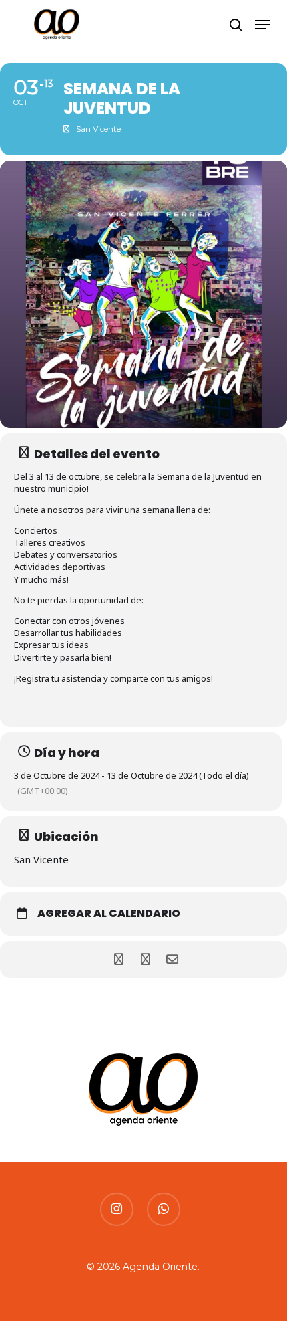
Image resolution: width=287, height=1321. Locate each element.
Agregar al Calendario (108, 914)
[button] (262, 24)
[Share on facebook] (118, 959)
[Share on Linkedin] (145, 959)
